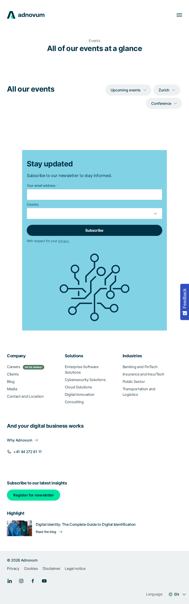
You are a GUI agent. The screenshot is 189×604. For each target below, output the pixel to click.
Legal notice (75, 568)
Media (12, 389)
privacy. (64, 241)
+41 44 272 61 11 (27, 451)
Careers (24, 366)
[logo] (25, 15)
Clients (13, 374)
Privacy (13, 568)
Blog (11, 381)
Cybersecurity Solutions (85, 379)
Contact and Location (25, 396)
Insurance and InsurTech (143, 374)
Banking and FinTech (140, 366)
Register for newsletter (33, 495)
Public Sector (134, 381)
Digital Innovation (79, 394)
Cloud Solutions (78, 387)
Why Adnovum (19, 440)
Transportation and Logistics (139, 392)
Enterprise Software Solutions (81, 369)
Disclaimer (51, 568)
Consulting (74, 402)
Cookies (31, 568)
